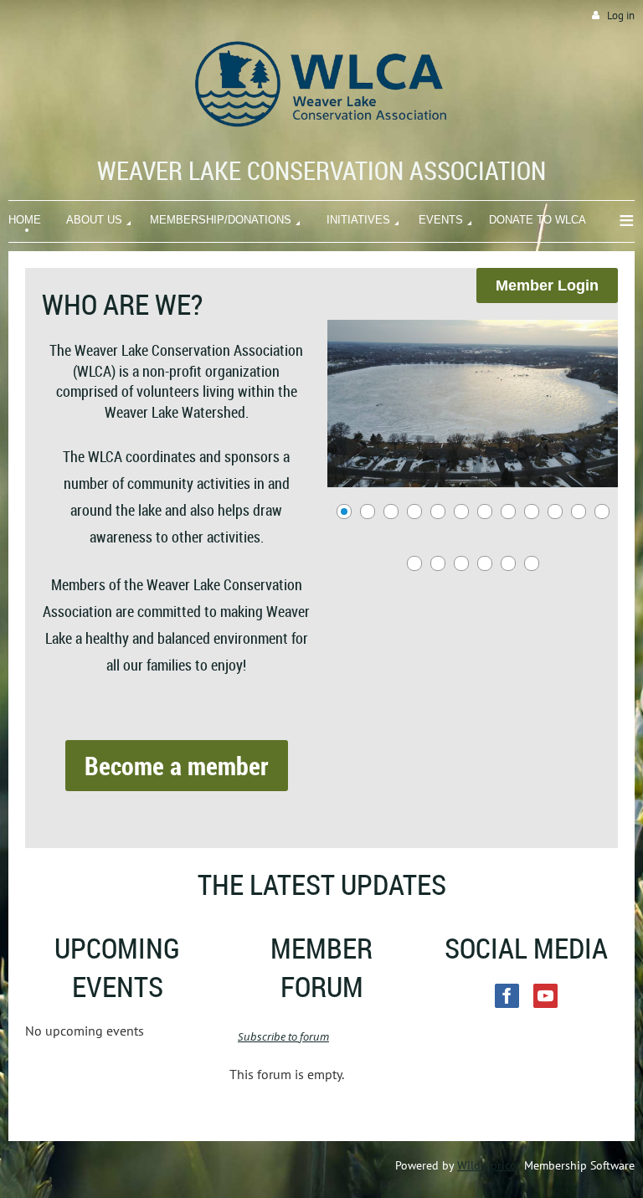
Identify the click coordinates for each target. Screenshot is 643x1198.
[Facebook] (507, 996)
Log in (621, 15)
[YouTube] (545, 996)
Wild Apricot (489, 1165)
